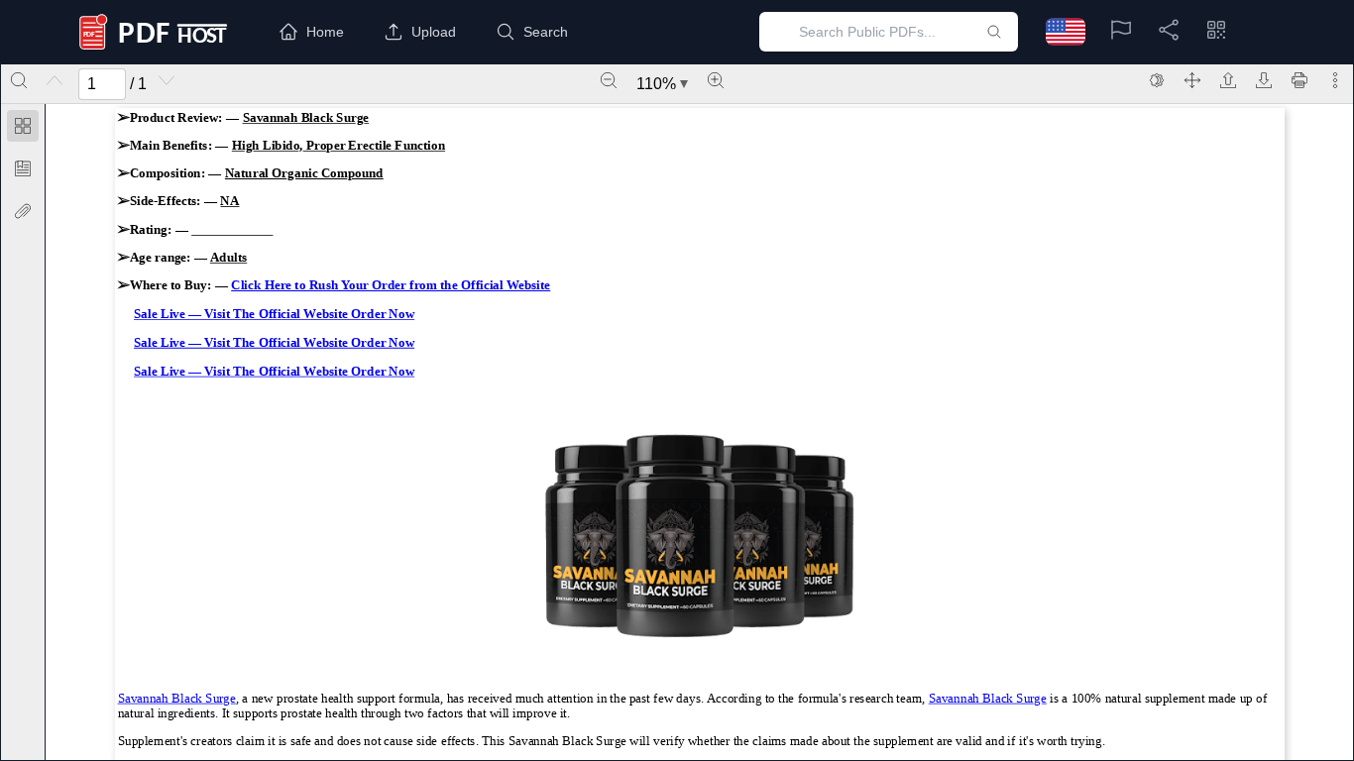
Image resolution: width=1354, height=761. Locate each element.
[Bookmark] (23, 168)
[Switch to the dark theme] (1157, 80)
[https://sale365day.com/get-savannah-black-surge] (390, 285)
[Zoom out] (608, 80)
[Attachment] (23, 211)
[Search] (19, 80)
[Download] (1264, 80)
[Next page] (166, 80)
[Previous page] (54, 80)
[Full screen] (1192, 80)
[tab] (23, 129)
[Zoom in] (716, 80)
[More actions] (1335, 80)
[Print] (1299, 80)
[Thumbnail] (23, 126)
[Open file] (1228, 80)
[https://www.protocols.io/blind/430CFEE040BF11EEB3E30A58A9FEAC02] (176, 698)
